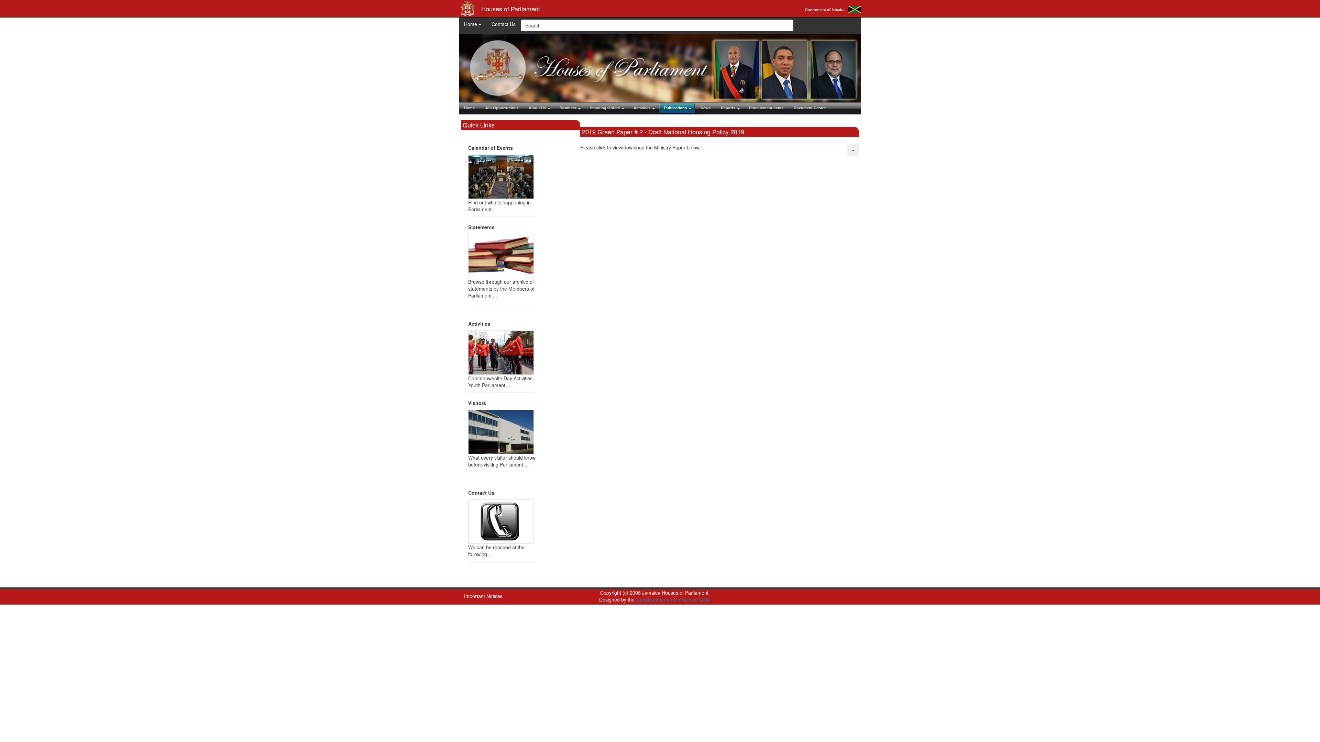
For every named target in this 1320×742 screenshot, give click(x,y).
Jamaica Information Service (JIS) (673, 599)
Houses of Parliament (510, 8)
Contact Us (504, 24)
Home (471, 24)
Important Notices (483, 596)
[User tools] (853, 150)
